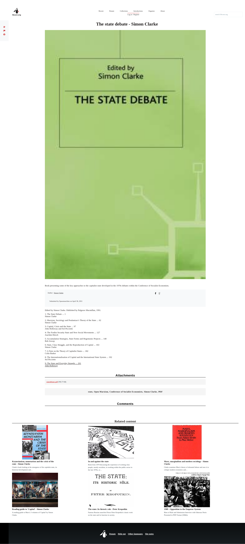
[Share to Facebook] (155, 293)
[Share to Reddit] (159, 293)
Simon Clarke (58, 293)
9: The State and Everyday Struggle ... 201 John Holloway (63, 364)
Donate (112, 534)
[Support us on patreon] (4, 31)
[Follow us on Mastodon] (4, 27)
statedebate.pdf (52, 382)
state (90, 391)
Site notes (149, 534)
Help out (122, 534)
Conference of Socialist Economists (126, 391)
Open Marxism (101, 391)
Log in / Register (133, 14)
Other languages (135, 534)
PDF (160, 391)
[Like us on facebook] (4, 34)
